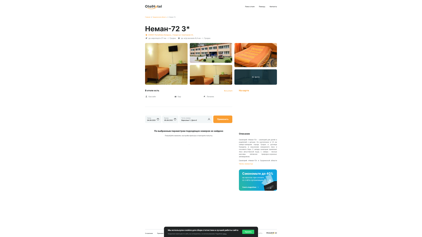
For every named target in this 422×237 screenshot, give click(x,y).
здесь (225, 234)
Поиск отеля (250, 6)
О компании (149, 233)
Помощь (262, 6)
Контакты (273, 6)
